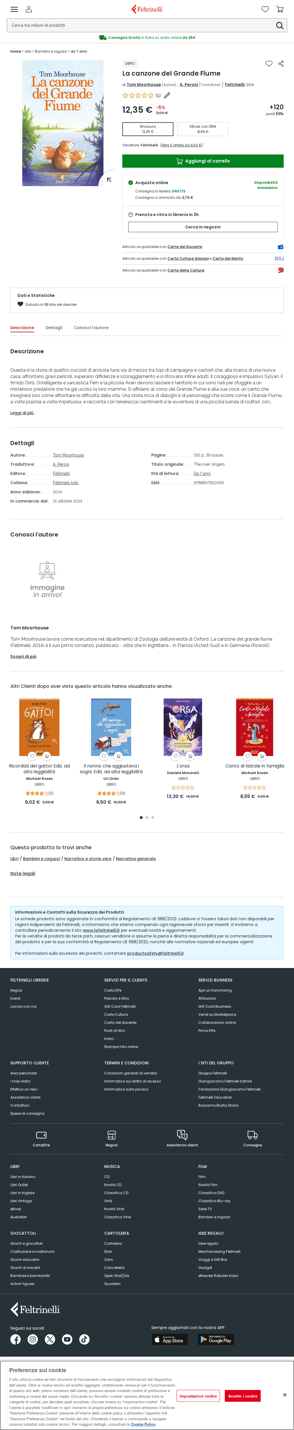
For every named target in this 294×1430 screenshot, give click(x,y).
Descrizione (22, 328)
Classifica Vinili (117, 1217)
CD (106, 1176)
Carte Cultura (116, 1014)
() (158, 95)
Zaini (108, 1259)
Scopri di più (23, 656)
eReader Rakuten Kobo (218, 1275)
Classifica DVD (211, 1192)
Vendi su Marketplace (217, 1014)
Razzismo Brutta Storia (218, 1105)
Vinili (108, 1200)
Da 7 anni (202, 473)
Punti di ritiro (114, 1030)
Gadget (205, 1267)
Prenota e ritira (116, 998)
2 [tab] (147, 818)
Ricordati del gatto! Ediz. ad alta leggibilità (39, 769)
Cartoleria (113, 1243)
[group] (147, 38)
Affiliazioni (207, 998)
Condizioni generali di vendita (130, 1073)
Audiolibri (18, 1217)
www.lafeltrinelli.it (101, 930)
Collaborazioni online (217, 1022)
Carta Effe (112, 990)
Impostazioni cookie (198, 1395)
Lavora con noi (23, 1006)
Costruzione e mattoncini (32, 1251)
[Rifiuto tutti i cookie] (284, 1394)
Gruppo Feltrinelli (212, 1073)
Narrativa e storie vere (87, 859)
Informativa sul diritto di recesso (132, 1081)
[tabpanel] (39, 752)
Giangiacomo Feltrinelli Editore (225, 1081)
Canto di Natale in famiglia (254, 766)
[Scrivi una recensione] (167, 95)
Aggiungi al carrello (207, 161)
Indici (109, 1038)
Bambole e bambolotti (30, 1275)
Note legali (22, 873)
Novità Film (208, 1184)
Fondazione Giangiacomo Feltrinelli (229, 1089)
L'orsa (183, 766)
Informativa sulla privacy (126, 1089)
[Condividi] (281, 63)
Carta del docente (120, 1022)
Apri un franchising (215, 990)
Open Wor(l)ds (116, 1275)
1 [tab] (141, 818)
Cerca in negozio (203, 227)
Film (202, 1176)
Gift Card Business (214, 1006)
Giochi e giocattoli (26, 1243)
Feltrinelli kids (65, 482)
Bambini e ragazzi (41, 859)
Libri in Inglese (22, 1192)
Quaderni (112, 1283)
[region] (147, 1395)
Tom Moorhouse (144, 84)
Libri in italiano (22, 1176)
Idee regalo (208, 1243)
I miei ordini (20, 1081)
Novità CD (112, 1184)
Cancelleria (114, 1267)
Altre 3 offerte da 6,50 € (182, 145)
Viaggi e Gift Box (212, 1259)
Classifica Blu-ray (214, 1200)
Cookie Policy (143, 1424)
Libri (14, 859)
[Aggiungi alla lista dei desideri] (269, 63)
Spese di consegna (27, 1113)
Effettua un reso (23, 1089)
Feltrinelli (235, 84)
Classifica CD (116, 1192)
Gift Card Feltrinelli (120, 1006)
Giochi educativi (24, 1259)
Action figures (22, 1283)
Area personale (23, 1073)
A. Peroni (189, 84)
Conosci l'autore (91, 328)
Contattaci (20, 1105)
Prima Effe (206, 1030)
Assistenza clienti (25, 1097)
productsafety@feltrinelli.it (155, 953)
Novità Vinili (114, 1208)
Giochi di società (25, 1267)
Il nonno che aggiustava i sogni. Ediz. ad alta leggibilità (111, 769)
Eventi (15, 998)
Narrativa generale (136, 859)
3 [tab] (153, 818)
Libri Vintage (21, 1200)
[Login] (29, 9)
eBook (15, 1208)
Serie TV (205, 1208)
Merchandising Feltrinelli (219, 1251)
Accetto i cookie (242, 1395)
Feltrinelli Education (215, 1097)
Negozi (16, 990)
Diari (108, 1251)
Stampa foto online (121, 1046)
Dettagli (54, 328)
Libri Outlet (19, 1184)
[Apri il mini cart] (280, 9)
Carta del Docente (184, 246)
